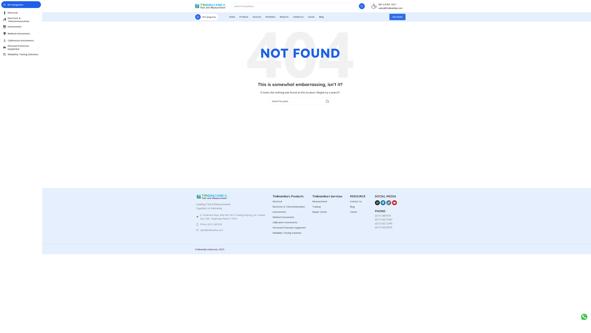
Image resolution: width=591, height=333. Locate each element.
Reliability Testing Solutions (287, 232)
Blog (352, 206)
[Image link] (211, 196)
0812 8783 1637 (387, 4)
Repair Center (319, 211)
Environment (279, 211)
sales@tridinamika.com (390, 8)
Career (353, 211)
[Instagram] (377, 202)
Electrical (277, 201)
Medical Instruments (283, 217)
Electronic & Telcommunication (289, 206)
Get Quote (397, 16)
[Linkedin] (383, 202)
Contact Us (356, 201)
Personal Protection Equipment (289, 227)
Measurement (319, 201)
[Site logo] (210, 5)
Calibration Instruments (285, 222)
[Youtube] (394, 202)
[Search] (362, 6)
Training (316, 206)
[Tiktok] (388, 202)
